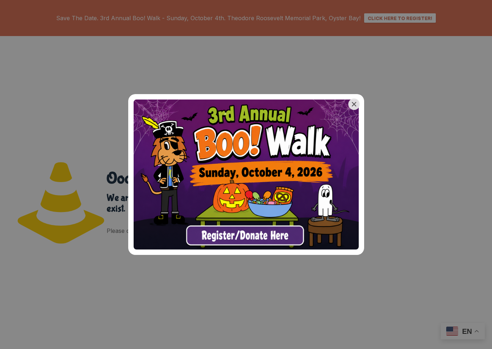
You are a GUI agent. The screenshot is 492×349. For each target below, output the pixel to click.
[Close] (354, 104)
